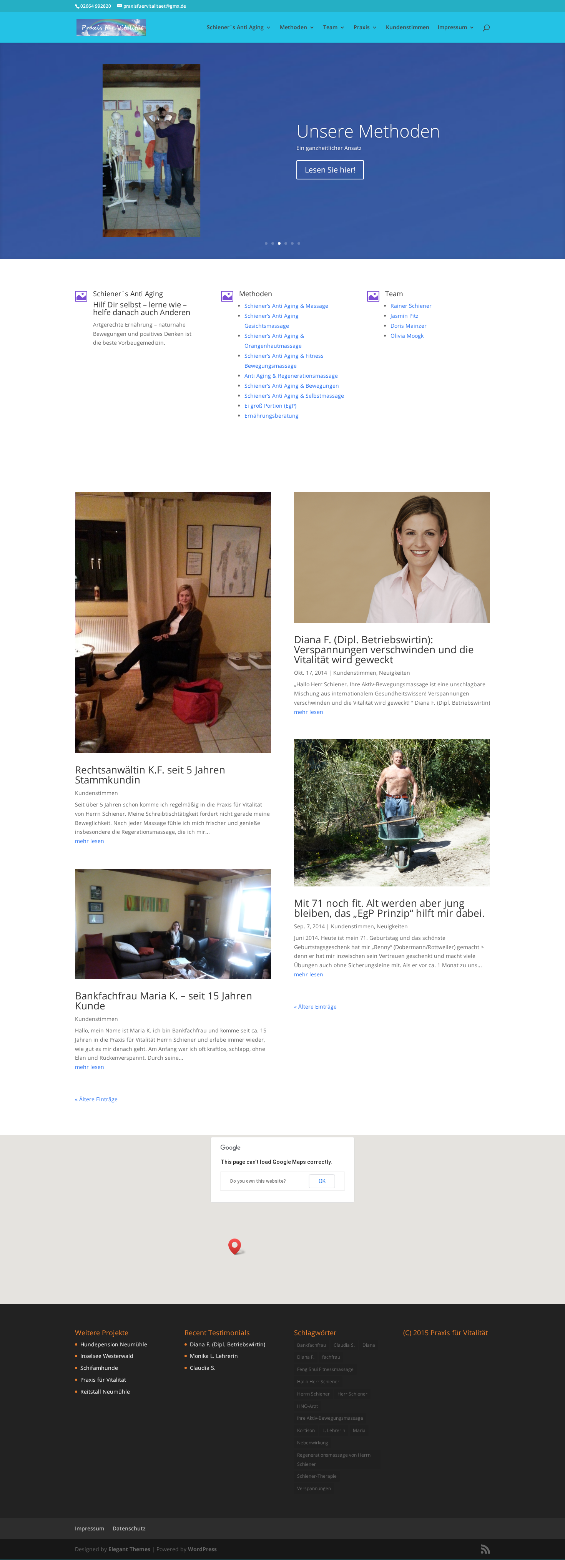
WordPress (202, 1549)
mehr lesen (89, 841)
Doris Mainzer (409, 325)
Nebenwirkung (312, 1442)
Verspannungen (314, 1488)
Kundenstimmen (407, 28)
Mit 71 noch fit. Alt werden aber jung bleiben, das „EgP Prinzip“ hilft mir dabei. (389, 908)
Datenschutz (129, 1528)
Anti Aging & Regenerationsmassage (291, 375)
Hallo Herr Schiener (318, 1381)
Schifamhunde (99, 1367)
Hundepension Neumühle (113, 1344)
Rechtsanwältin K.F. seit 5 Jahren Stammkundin (150, 775)
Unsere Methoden (368, 131)
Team (330, 28)
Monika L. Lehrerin (214, 1355)
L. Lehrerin (333, 1430)
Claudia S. (203, 1367)
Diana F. (305, 1357)
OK (322, 1181)
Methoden (293, 28)
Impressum (452, 28)
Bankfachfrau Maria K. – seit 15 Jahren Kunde (163, 1000)
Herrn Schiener (313, 1394)
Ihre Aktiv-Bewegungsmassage (330, 1418)
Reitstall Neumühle (105, 1391)
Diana (368, 1345)
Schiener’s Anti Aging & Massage (286, 305)
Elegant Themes (129, 1549)
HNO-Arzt (307, 1406)
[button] (237, 1246)
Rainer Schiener (411, 305)
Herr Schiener (352, 1394)
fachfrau (331, 1357)
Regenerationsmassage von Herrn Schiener (334, 1459)
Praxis (362, 28)
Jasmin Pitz (405, 315)
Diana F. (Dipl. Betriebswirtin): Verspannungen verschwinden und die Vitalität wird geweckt (384, 649)
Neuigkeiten (394, 672)
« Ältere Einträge (96, 1099)
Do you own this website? (258, 1181)
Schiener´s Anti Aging (235, 28)
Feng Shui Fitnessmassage (325, 1369)
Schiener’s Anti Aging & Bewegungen (291, 385)
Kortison (306, 1430)
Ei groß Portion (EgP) (270, 405)
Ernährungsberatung (271, 415)
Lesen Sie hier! (330, 169)
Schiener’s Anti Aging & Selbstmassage (294, 395)
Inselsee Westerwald (106, 1355)
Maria (359, 1430)
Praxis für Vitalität (103, 1379)
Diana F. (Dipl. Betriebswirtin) (227, 1344)
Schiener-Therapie (317, 1476)
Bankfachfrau (311, 1345)
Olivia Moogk (407, 335)
